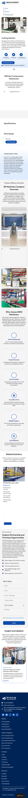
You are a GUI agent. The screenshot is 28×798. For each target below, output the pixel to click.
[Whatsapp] (17, 714)
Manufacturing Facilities (7, 767)
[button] (11, 142)
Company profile (6, 764)
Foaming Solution (6, 721)
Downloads (4, 778)
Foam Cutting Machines (7, 738)
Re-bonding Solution (6, 729)
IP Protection (5, 762)
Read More (8, 523)
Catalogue (4, 773)
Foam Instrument (6, 745)
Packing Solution (5, 726)
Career (3, 754)
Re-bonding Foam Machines (8, 740)
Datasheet (4, 776)
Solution (7, 11)
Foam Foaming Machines (8, 735)
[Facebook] (3, 714)
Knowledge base (6, 783)
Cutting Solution (5, 724)
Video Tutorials (5, 781)
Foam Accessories (6, 748)
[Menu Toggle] (14, 69)
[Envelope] (6, 714)
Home (6, 8)
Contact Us (4, 759)
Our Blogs (4, 757)
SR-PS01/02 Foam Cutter (11, 483)
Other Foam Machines (7, 743)
